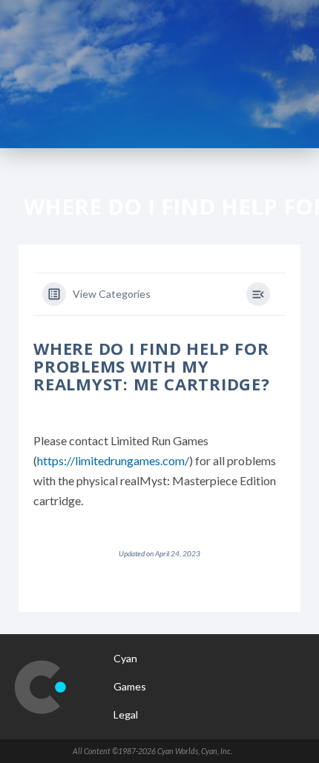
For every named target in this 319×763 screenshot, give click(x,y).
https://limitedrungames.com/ (113, 460)
